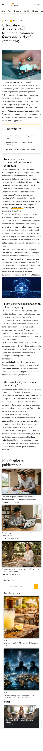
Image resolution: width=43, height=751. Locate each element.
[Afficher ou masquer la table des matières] (29, 129)
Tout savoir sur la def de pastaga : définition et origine (21, 644)
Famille (5, 575)
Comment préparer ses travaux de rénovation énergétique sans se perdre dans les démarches (19, 497)
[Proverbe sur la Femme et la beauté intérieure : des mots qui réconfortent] (21, 554)
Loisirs (4, 538)
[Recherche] (34, 4)
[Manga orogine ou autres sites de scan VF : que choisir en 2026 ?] (21, 518)
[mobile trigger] (3, 4)
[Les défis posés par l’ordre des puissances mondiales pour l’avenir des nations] (21, 669)
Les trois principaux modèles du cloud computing (19, 144)
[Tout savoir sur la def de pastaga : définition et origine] (21, 617)
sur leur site (17, 208)
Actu (5, 640)
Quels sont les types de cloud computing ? (21, 149)
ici (39, 434)
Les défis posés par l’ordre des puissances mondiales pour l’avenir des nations (19, 696)
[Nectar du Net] (14, 4)
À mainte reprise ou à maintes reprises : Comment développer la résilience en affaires (20, 720)
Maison (5, 502)
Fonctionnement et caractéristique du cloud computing (21, 137)
